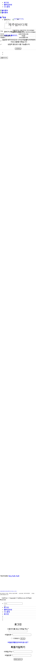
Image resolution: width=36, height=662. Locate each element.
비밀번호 (8, 634)
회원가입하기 (18, 659)
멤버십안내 (8, 4)
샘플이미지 (4, 57)
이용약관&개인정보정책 (5, 591)
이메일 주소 (8, 651)
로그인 (6, 2)
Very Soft (11, 576)
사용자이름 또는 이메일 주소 (18, 629)
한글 (4, 17)
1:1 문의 (7, 7)
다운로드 (18, 48)
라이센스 (12, 591)
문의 (16, 591)
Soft (17, 576)
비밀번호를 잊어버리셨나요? (18, 642)
